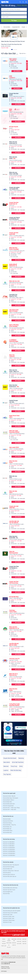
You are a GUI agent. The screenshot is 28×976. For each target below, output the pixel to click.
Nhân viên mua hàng (13, 476)
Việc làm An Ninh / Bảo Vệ (9, 796)
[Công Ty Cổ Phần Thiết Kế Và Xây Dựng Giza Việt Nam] (5, 220)
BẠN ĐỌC (24, 941)
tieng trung (14, 766)
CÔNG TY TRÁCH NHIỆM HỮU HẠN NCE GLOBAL (17, 190)
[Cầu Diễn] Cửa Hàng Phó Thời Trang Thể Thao (13, 295)
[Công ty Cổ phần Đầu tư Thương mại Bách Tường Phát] (5, 508)
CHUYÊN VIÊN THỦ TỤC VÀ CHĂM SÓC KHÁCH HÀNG (14, 522)
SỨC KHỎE (19, 943)
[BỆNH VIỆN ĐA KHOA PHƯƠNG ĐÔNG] (5, 283)
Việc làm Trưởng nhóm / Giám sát (11, 870)
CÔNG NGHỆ (8, 942)
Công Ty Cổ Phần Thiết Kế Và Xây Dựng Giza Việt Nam (16, 220)
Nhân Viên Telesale (11, 109)
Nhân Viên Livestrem (12, 355)
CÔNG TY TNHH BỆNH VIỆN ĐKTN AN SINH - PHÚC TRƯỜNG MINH (16, 630)
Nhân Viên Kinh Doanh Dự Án (14, 385)
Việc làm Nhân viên (7, 868)
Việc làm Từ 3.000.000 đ (8, 842)
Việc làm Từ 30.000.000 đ (9, 853)
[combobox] (14, 9)
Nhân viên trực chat (14, 281)
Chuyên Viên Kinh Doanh (13, 94)
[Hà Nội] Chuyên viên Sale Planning (13, 401)
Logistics (5, 770)
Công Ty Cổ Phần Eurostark (15, 144)
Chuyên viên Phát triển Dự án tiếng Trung (13, 582)
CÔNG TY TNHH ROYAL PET (15, 358)
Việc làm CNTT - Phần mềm (9, 809)
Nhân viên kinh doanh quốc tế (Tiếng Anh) (13, 142)
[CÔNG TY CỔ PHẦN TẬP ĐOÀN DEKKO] (5, 266)
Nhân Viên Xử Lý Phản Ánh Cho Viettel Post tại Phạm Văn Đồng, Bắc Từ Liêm (13, 674)
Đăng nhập (24, 5)
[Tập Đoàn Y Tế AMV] (5, 661)
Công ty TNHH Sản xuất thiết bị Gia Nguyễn (16, 554)
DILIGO (10, 128)
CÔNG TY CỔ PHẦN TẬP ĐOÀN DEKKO (16, 267)
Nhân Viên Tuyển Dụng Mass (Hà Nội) (14, 431)
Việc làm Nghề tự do (7, 891)
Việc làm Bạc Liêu (7, 826)
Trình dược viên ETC (14, 658)
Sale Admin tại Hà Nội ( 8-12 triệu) (13, 310)
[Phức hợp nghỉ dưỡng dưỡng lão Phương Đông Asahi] (5, 327)
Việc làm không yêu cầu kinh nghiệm (11, 910)
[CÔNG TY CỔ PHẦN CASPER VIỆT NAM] (5, 235)
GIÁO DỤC (24, 939)
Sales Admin (6, 762)
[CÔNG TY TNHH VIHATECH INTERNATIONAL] (5, 691)
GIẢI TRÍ (14, 945)
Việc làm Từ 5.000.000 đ (8, 843)
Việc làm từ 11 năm (7, 922)
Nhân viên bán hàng (16, 770)
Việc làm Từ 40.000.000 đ (9, 855)
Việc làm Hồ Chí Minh (8, 821)
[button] (23, 1)
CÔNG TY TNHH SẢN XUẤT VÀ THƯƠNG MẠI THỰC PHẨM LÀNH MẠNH (16, 598)
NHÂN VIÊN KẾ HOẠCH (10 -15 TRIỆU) (13, 265)
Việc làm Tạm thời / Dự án (9, 889)
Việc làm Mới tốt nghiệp (8, 866)
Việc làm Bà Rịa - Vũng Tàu (9, 824)
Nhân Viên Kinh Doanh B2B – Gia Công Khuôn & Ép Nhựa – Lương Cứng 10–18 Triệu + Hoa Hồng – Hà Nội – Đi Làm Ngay (14, 537)
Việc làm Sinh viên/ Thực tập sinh (11, 864)
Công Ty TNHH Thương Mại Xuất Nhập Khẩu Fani (16, 343)
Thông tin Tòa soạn (5, 966)
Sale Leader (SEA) (14, 447)
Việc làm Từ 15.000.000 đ (9, 849)
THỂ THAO (19, 939)
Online (21, 766)
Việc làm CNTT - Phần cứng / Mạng (11, 807)
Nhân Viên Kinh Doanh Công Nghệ (14, 248)
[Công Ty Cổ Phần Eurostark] (5, 144)
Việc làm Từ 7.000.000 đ (8, 845)
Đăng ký (19, 5)
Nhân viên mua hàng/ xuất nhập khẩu (13, 173)
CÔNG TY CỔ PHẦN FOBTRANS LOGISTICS (14, 62)
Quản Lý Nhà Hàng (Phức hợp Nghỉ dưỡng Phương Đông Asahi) (14, 325)
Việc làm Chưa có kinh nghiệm (10, 912)
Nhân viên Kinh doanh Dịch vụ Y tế (14, 627)
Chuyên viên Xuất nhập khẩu (13, 506)
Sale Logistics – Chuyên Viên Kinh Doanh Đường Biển (13, 59)
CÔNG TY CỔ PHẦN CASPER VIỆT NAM (16, 235)
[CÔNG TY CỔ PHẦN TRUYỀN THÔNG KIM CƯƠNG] (5, 676)
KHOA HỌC (19, 941)
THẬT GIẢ (24, 943)
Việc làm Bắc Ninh (7, 832)
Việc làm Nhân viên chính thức (10, 887)
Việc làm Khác (6, 893)
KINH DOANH (8, 940)
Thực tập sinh (7, 774)
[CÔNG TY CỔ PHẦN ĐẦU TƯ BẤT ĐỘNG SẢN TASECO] (5, 523)
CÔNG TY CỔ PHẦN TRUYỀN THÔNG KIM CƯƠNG (15, 677)
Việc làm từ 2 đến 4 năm (8, 916)
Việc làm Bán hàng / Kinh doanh (10, 798)
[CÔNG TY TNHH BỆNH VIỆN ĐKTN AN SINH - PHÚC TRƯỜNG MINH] (5, 629)
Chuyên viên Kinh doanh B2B (13, 233)
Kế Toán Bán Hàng (14, 596)
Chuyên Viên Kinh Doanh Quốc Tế (13, 203)
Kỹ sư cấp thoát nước (18, 762)
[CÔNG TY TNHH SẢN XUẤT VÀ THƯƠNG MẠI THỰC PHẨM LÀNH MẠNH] (5, 599)
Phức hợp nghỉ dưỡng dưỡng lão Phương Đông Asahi (16, 328)
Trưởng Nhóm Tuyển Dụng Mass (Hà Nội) (14, 704)
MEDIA (3, 939)
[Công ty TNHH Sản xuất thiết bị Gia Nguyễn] (5, 553)
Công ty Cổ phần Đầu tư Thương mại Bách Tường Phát (16, 509)
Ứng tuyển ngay (17, 71)
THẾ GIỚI (4, 943)
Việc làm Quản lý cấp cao (9, 874)
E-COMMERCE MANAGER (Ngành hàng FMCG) (14, 340)
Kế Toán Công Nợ (13, 126)
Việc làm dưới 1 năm (7, 914)
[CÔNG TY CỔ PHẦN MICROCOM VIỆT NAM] (5, 111)
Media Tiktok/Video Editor (14, 416)
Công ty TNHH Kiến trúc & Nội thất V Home (17, 96)
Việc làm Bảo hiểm (7, 801)
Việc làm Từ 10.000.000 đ (9, 847)
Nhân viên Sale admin (13, 491)
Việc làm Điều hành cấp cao (9, 876)
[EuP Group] (5, 205)
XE (8, 945)
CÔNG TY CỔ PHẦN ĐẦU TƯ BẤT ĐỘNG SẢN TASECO (16, 524)
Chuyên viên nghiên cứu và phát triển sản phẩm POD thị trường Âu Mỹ (14, 188)
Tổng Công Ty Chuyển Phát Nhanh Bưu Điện (15, 79)
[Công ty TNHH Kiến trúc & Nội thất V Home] (5, 96)
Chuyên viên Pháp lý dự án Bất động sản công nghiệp (14, 218)
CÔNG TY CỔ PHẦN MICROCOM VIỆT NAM (16, 112)
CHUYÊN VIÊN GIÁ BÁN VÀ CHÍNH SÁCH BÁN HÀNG (14, 644)
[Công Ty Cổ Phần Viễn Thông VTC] (5, 250)
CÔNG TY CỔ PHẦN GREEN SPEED (16, 433)
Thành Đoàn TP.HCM (5, 968)
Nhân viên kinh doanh (13, 157)
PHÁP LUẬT (3, 945)
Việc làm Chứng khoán (8, 805)
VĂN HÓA (14, 942)
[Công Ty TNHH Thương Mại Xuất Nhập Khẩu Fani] (5, 342)
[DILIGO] (5, 129)
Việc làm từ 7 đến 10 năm (9, 920)
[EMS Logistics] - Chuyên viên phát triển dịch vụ (13, 76)
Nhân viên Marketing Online (13, 552)
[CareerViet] (18, 934)
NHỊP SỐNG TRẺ (14, 940)
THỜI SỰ (3, 941)
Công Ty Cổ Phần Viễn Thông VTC (17, 250)
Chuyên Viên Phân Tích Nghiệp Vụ (14, 567)
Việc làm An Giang (7, 822)
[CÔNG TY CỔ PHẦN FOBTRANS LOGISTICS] (5, 61)
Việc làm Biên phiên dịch (9, 803)
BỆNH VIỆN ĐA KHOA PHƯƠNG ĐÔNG (16, 282)
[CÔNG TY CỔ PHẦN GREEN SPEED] (5, 433)
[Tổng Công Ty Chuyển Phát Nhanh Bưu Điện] (5, 78)
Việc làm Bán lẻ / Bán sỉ (8, 800)
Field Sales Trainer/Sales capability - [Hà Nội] (13, 610)
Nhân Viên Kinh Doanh (13, 461)
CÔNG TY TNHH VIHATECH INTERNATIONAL (15, 692)
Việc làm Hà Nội (7, 819)
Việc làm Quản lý (7, 872)
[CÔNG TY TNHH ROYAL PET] (5, 357)
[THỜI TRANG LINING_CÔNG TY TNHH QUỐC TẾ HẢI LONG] (5, 297)
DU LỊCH (9, 947)
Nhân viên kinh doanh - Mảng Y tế (14, 370)
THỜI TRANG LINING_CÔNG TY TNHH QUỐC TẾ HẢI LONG (16, 297)
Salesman (6, 766)
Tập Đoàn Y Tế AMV (13, 660)
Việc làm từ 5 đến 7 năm (8, 918)
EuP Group (11, 205)
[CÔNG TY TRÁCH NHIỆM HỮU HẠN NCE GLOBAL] (5, 189)
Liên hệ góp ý (4, 971)
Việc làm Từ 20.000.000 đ (9, 851)
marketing (21, 758)
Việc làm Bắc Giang (7, 830)
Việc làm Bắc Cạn (7, 828)
